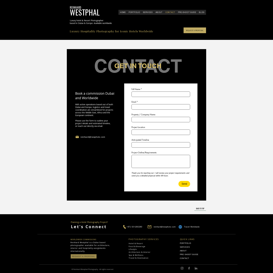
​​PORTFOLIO (185, 243)
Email (135, 102)
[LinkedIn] (196, 268)
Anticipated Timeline (140, 140)
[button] (134, 12)
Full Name (137, 89)
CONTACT (184, 258)
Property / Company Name (143, 114)
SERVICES (185, 247)
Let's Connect (89, 226)
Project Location (138, 127)
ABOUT (183, 251)
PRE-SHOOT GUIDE (189, 254)
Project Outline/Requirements (144, 152)
